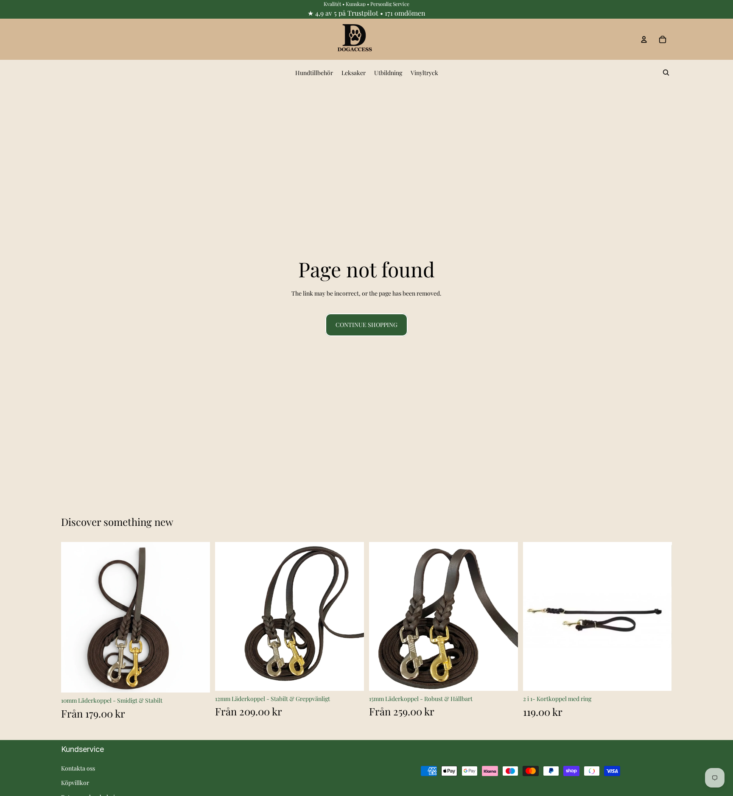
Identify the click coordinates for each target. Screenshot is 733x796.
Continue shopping (366, 325)
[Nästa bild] (197, 617)
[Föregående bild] (74, 617)
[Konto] (644, 39)
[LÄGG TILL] (658, 677)
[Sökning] (666, 72)
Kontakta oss (78, 768)
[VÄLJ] (196, 679)
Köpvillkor (75, 783)
